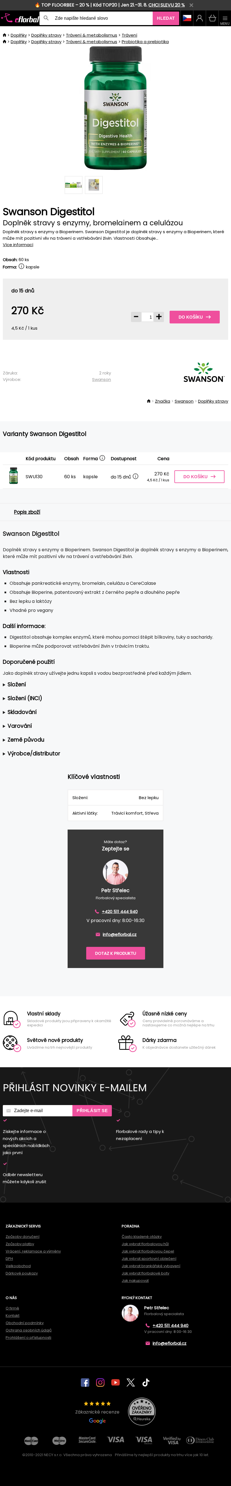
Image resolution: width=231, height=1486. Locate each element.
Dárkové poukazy (22, 1273)
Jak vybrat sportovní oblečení (149, 1258)
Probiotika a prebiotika (145, 42)
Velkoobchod (18, 1266)
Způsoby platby (20, 1244)
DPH (9, 1258)
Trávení (129, 35)
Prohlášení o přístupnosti (28, 1337)
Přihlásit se (92, 1110)
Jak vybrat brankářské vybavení (151, 1266)
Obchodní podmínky (25, 1323)
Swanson (101, 379)
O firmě (12, 1308)
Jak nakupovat (135, 1280)
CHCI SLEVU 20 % (166, 5)
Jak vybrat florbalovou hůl (145, 1244)
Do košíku (191, 317)
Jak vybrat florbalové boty (145, 1273)
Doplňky (19, 35)
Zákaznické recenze (97, 1412)
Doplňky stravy (46, 35)
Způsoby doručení (22, 1236)
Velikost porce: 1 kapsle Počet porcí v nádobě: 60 (112, 684)
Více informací (18, 245)
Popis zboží (27, 512)
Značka (162, 401)
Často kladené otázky (142, 1236)
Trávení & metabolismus (91, 35)
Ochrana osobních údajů (29, 1330)
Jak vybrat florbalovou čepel (148, 1251)
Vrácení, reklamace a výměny (33, 1251)
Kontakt (12, 1315)
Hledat (166, 18)
